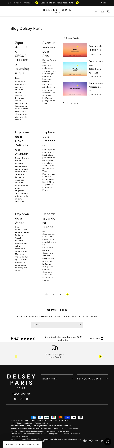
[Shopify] (88, 441)
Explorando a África (22, 218)
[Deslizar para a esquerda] (16, 356)
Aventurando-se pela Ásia (48, 49)
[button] (5, 11)
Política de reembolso (22, 423)
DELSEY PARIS (24, 420)
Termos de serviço (62, 420)
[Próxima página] (67, 294)
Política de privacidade (42, 420)
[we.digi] (99, 441)
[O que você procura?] (96, 11)
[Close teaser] (43, 440)
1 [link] (53, 294)
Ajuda (103, 3)
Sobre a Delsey (14, 3)
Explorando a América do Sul (49, 138)
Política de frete (42, 423)
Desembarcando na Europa (48, 220)
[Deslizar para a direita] (100, 356)
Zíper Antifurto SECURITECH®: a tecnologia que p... (22, 60)
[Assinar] (80, 324)
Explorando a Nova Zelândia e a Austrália (22, 143)
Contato (28, 3)
